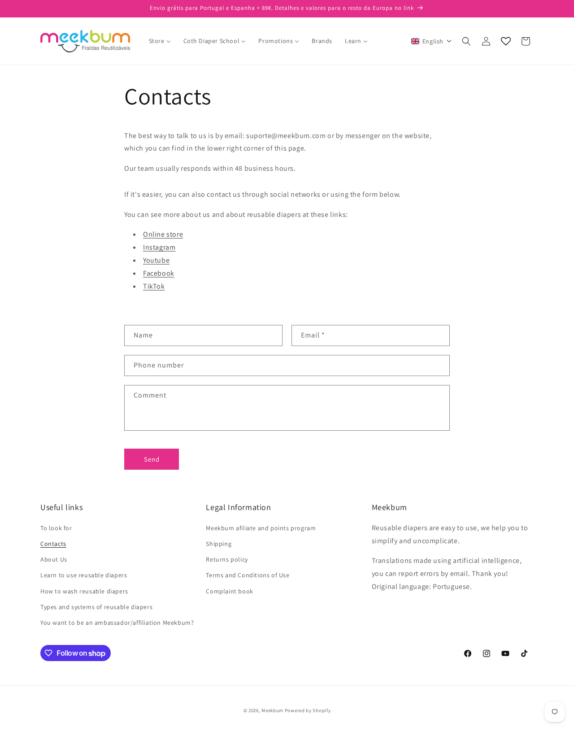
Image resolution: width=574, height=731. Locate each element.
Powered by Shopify (308, 710)
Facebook (158, 273)
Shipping (218, 544)
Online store (163, 234)
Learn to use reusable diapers (83, 575)
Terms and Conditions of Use (247, 575)
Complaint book (229, 591)
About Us (53, 559)
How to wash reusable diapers (84, 591)
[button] (432, 41)
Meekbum (272, 710)
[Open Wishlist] (506, 41)
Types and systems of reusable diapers (96, 607)
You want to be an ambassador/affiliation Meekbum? (117, 623)
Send (152, 459)
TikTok (154, 286)
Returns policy (227, 559)
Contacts (53, 544)
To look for (56, 528)
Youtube (156, 260)
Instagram (159, 247)
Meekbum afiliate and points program (261, 528)
